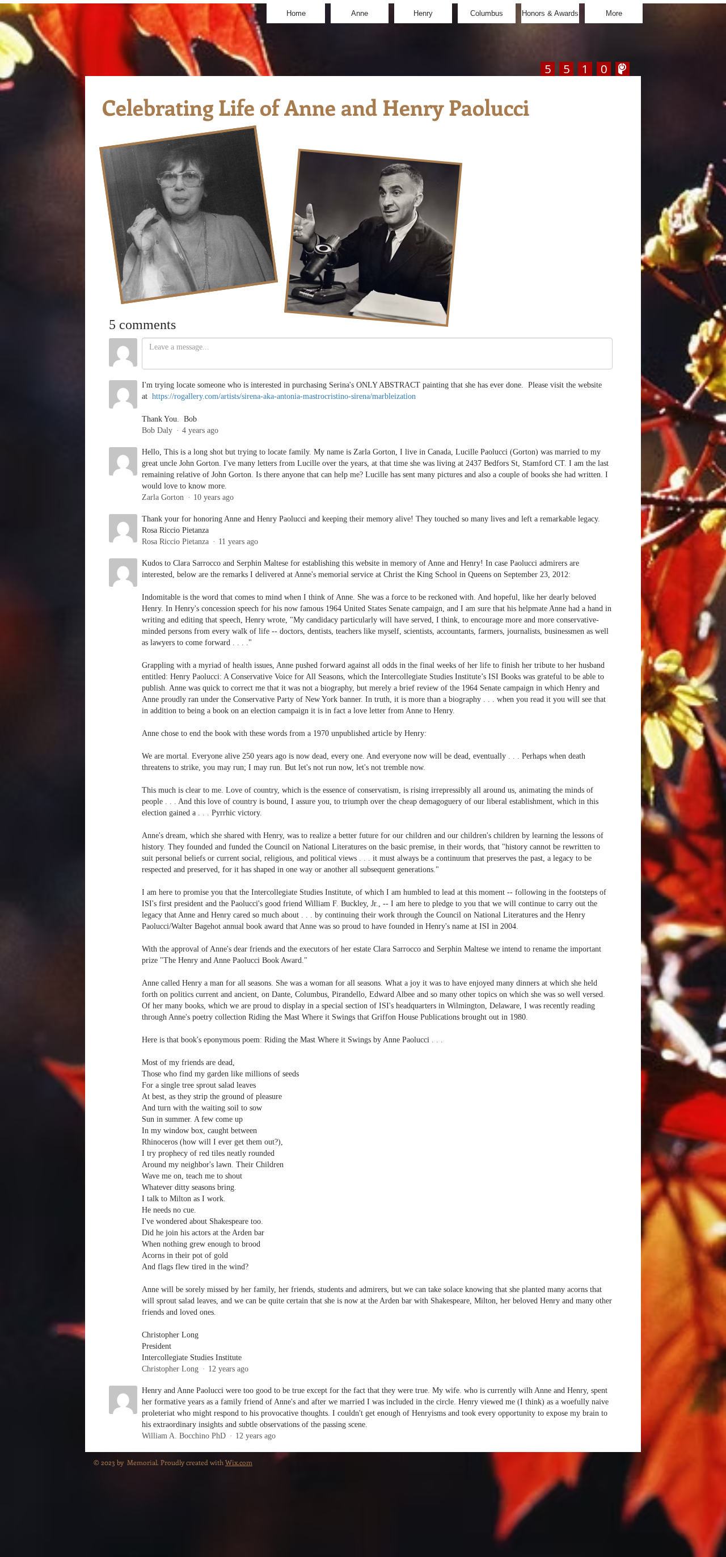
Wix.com (238, 1462)
